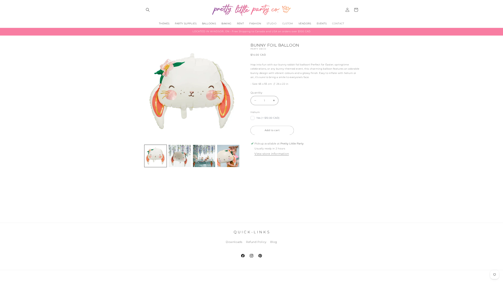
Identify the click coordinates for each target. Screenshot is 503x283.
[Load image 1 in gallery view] (155, 156)
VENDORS (304, 23)
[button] (147, 10)
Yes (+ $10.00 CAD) (268, 117)
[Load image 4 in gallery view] (228, 156)
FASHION (255, 23)
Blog (273, 242)
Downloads (234, 242)
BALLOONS (209, 23)
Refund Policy (256, 242)
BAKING (226, 23)
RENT (240, 23)
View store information (271, 153)
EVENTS (322, 23)
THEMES (164, 23)
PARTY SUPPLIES (185, 23)
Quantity (256, 92)
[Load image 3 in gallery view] (204, 156)
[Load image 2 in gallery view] (180, 156)
